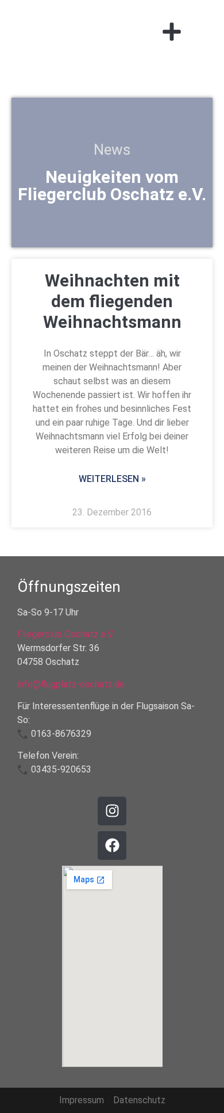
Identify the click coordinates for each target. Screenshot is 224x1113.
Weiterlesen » (112, 478)
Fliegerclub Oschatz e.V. (65, 634)
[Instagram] (112, 811)
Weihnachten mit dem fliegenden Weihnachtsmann (112, 301)
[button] (171, 31)
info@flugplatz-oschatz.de (71, 684)
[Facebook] (112, 845)
